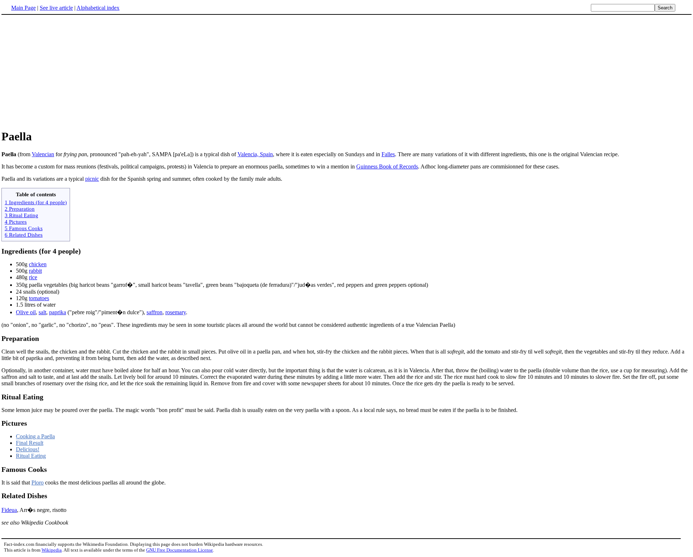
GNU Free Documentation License (179, 550)
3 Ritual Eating (21, 215)
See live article (56, 8)
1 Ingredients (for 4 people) (36, 202)
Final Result (29, 443)
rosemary (175, 312)
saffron (154, 312)
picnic (92, 179)
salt (42, 312)
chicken (38, 264)
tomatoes (39, 298)
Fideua (9, 510)
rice (33, 277)
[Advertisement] (346, 71)
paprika (57, 312)
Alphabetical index (98, 8)
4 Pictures (16, 222)
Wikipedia (52, 550)
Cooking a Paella (35, 436)
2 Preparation (20, 209)
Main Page (23, 8)
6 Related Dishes (24, 235)
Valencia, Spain (255, 154)
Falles (388, 154)
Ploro (37, 482)
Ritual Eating (31, 456)
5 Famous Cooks (24, 228)
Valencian (43, 154)
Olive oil (26, 312)
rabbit (35, 271)
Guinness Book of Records (387, 166)
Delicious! (27, 449)
